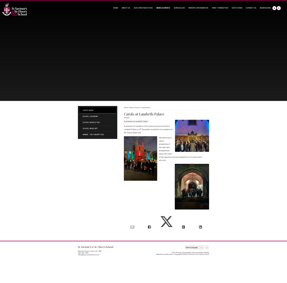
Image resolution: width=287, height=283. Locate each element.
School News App (90, 128)
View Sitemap (176, 252)
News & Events (134, 107)
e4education (168, 254)
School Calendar (90, 116)
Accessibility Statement (190, 252)
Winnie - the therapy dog (93, 135)
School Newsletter (91, 122)
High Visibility (204, 252)
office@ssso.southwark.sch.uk (88, 255)
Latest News (88, 110)
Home (126, 107)
